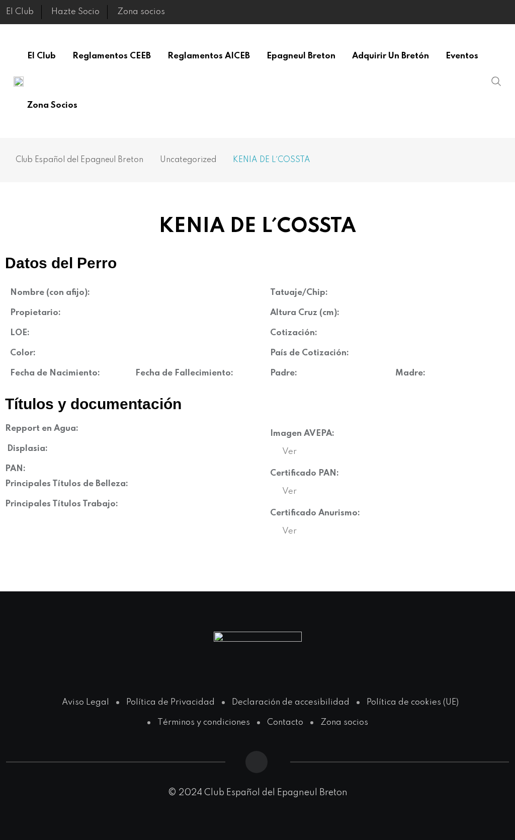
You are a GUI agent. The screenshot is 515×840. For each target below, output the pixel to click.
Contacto (285, 722)
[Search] (496, 81)
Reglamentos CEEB (111, 56)
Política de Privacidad (170, 702)
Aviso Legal (85, 702)
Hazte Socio (75, 12)
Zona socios (141, 12)
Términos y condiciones (203, 722)
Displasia (26, 448)
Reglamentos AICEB (208, 56)
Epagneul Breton (301, 56)
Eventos (462, 56)
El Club (20, 12)
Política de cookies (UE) (413, 702)
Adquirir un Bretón (390, 56)
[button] (289, 452)
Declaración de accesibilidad (291, 702)
